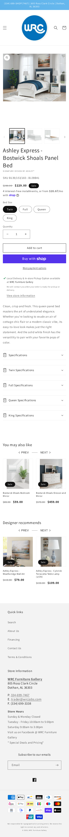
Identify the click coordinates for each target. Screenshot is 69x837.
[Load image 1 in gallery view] (17, 136)
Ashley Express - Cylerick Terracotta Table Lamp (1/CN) (49, 573)
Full (25, 209)
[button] (5, 28)
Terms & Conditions (20, 657)
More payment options (34, 268)
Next (44, 452)
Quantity (7, 226)
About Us (13, 631)
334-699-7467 (20, 695)
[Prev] (4, 137)
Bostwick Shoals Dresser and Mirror (51, 494)
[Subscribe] (57, 765)
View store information (21, 295)
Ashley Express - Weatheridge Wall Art (14, 572)
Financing (14, 639)
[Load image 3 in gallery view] (51, 136)
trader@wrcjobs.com (26, 699)
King (10, 218)
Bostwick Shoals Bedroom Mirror (16, 494)
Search (12, 622)
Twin (10, 209)
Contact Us (14, 648)
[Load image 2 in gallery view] (34, 136)
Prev (25, 452)
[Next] (65, 137)
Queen (42, 209)
